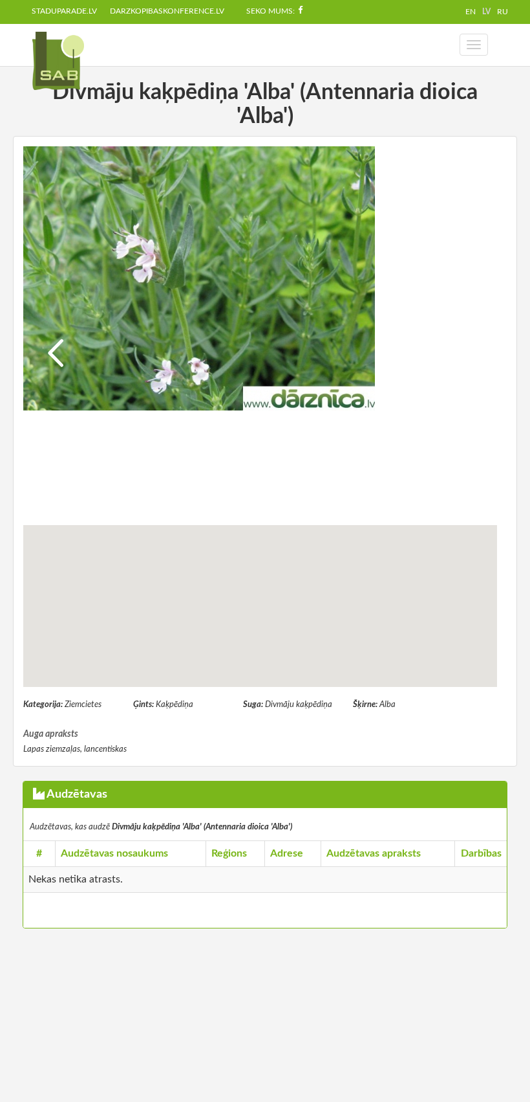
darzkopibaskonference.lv (167, 11)
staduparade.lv (64, 11)
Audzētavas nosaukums (114, 853)
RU (502, 12)
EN (470, 12)
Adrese (286, 853)
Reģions (229, 853)
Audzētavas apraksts (373, 853)
